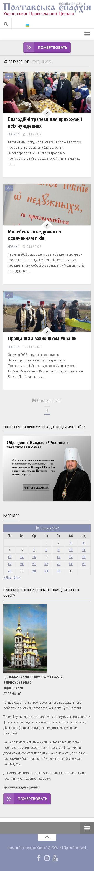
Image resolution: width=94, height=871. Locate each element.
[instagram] (47, 858)
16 (58, 557)
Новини (13, 134)
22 (46, 564)
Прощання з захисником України (42, 338)
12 (9, 557)
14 (34, 557)
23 (58, 564)
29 (46, 571)
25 (84, 564)
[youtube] (55, 858)
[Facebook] (39, 858)
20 (22, 564)
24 (71, 564)
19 (9, 564)
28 (34, 571)
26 (9, 571)
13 (22, 557)
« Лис (7, 577)
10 (71, 550)
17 (71, 557)
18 (84, 557)
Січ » (17, 577)
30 (58, 571)
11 (84, 550)
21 (34, 564)
